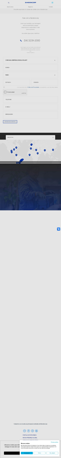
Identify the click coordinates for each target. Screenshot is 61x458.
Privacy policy (54, 442)
